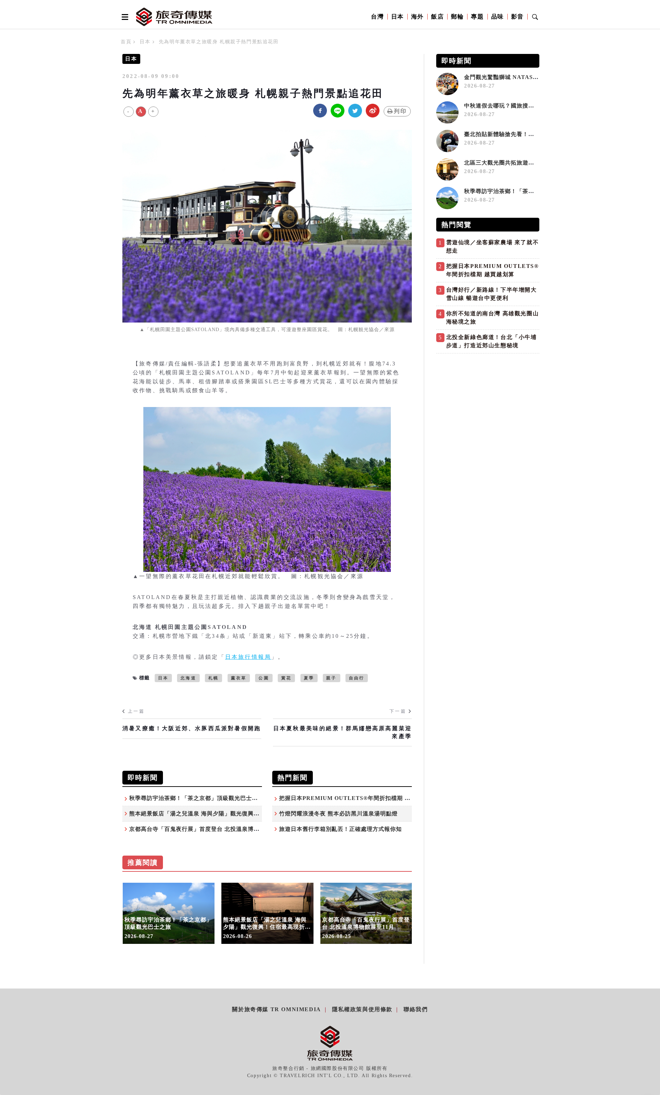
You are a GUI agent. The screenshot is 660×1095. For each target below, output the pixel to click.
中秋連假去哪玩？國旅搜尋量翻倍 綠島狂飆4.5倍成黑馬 (536, 106)
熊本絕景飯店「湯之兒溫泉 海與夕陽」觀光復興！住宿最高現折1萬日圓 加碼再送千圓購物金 (249, 813)
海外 (417, 17)
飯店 (437, 17)
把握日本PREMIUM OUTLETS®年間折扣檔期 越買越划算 (356, 798)
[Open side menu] (124, 16)
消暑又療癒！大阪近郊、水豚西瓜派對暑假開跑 (191, 728)
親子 (331, 678)
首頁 (126, 41)
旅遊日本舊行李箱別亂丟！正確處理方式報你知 (340, 829)
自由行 (357, 678)
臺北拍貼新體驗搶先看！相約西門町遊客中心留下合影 (534, 134)
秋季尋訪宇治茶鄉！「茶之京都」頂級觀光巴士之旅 (196, 798)
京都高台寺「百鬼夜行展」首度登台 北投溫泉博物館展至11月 (209, 829)
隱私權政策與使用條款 (362, 1009)
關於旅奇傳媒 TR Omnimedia (276, 1009)
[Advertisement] (487, 405)
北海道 (188, 678)
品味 (497, 17)
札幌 (213, 678)
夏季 (309, 678)
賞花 (286, 678)
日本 (397, 17)
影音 (517, 17)
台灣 (377, 17)
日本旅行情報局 (248, 657)
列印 (400, 111)
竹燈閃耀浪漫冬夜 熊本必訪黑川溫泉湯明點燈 (338, 813)
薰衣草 (239, 678)
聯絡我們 (416, 1009)
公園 (263, 678)
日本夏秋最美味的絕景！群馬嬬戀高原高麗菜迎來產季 (342, 732)
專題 (477, 17)
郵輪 (457, 17)
